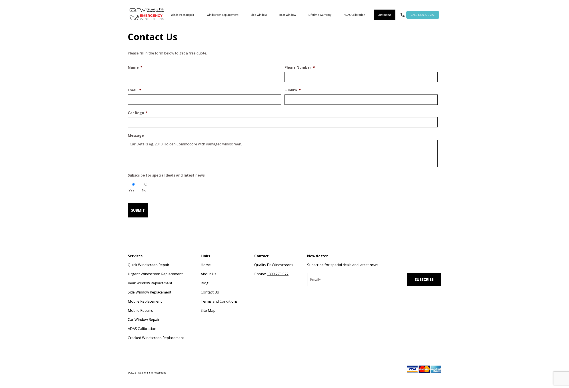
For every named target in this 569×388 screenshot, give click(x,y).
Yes (131, 190)
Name (135, 67)
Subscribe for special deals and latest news (166, 175)
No (144, 190)
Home (206, 264)
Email (134, 90)
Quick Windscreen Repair (148, 264)
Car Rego (138, 113)
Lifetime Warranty (320, 15)
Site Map (208, 310)
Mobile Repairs (140, 310)
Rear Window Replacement (150, 283)
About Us (208, 273)
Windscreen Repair (182, 15)
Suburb (292, 90)
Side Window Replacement (149, 292)
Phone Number (299, 67)
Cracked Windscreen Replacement (156, 337)
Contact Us (384, 15)
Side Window (259, 15)
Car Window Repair (144, 319)
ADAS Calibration (354, 15)
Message (136, 135)
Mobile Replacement (145, 301)
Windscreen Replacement (222, 15)
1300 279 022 (278, 273)
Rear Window (287, 15)
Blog (204, 283)
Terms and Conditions (219, 301)
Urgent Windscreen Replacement (155, 273)
